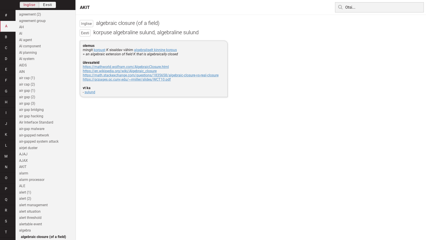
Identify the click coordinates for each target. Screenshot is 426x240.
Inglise (30, 5)
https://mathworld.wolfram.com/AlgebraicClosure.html (126, 67)
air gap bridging (31, 110)
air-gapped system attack (39, 141)
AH (21, 27)
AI (20, 33)
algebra (25, 230)
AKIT (85, 7)
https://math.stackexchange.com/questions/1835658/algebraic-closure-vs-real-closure (151, 75)
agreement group (32, 21)
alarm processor (31, 180)
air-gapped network (34, 135)
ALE (22, 186)
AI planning (28, 52)
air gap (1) (27, 90)
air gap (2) (27, 97)
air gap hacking (31, 116)
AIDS (23, 65)
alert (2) (25, 198)
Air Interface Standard (36, 122)
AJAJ (23, 154)
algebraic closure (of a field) (43, 237)
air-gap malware (31, 129)
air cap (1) (27, 78)
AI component (30, 46)
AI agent (25, 40)
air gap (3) (27, 103)
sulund (90, 92)
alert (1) (25, 192)
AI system (26, 59)
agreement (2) (30, 14)
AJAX (23, 160)
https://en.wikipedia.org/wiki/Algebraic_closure (120, 71)
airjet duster (28, 148)
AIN (22, 72)
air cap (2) (27, 84)
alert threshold (30, 218)
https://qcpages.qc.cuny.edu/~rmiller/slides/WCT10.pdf (127, 79)
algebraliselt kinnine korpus (155, 50)
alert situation (30, 211)
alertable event (30, 224)
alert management (33, 205)
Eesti (47, 5)
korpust (99, 50)
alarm (23, 173)
